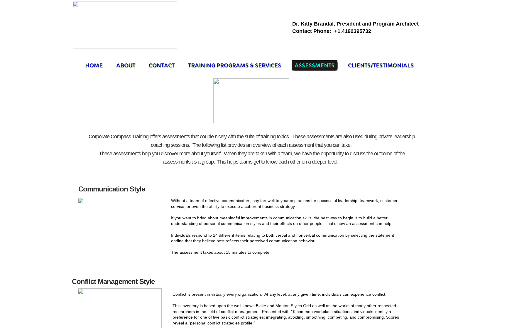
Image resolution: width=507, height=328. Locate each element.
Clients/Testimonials (381, 65)
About (125, 65)
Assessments (314, 65)
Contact (162, 65)
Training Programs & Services (234, 65)
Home (94, 65)
